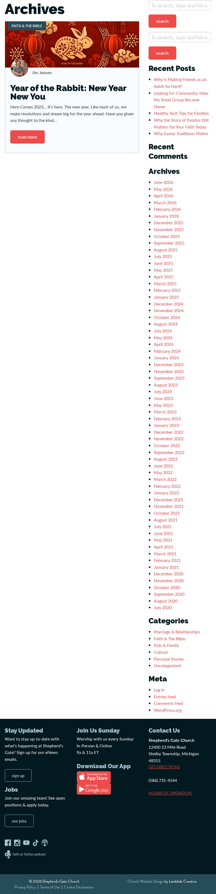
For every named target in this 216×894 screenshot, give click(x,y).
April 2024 (163, 344)
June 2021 (163, 533)
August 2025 (166, 250)
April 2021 (163, 547)
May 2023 (163, 405)
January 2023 (166, 425)
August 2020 (166, 601)
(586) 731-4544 (163, 780)
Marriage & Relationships (177, 632)
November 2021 (169, 506)
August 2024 (166, 324)
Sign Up (18, 775)
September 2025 (169, 243)
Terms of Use (50, 887)
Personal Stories (169, 659)
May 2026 (163, 189)
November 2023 (169, 371)
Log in (159, 690)
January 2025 (166, 297)
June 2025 (163, 263)
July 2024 (163, 331)
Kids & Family (166, 645)
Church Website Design (145, 881)
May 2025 (163, 270)
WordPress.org (167, 710)
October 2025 (167, 236)
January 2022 (166, 493)
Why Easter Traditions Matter (181, 133)
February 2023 (167, 418)
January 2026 (166, 216)
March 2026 (165, 202)
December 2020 (168, 574)
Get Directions (164, 767)
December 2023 (168, 364)
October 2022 (167, 445)
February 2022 (167, 486)
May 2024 (163, 337)
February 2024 (167, 351)
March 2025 (165, 283)
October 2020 (167, 587)
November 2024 (169, 310)
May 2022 (163, 472)
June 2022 (163, 466)
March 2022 (165, 479)
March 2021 (165, 554)
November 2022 (169, 439)
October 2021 (167, 513)
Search (162, 21)
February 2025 (167, 290)
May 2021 (163, 540)
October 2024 (167, 317)
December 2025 (168, 222)
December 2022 (168, 432)
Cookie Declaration (79, 887)
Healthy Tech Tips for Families (182, 113)
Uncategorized (167, 665)
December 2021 (168, 499)
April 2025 (163, 277)
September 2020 (169, 594)
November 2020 (169, 580)
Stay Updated (24, 730)
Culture (161, 652)
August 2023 (166, 385)
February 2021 (167, 560)
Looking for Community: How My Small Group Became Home (181, 99)
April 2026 (163, 196)
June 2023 (163, 398)
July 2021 (163, 526)
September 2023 (169, 378)
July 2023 (163, 391)
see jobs (19, 821)
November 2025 (169, 229)
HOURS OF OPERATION (170, 793)
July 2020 (163, 607)
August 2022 (166, 459)
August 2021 (166, 520)
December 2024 (168, 304)
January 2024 (166, 358)
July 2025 (163, 256)
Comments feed (168, 703)
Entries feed (165, 697)
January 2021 (166, 567)
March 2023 (165, 412)
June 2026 (163, 182)
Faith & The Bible (169, 638)
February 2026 (167, 209)
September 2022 (169, 452)
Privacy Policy (25, 887)
